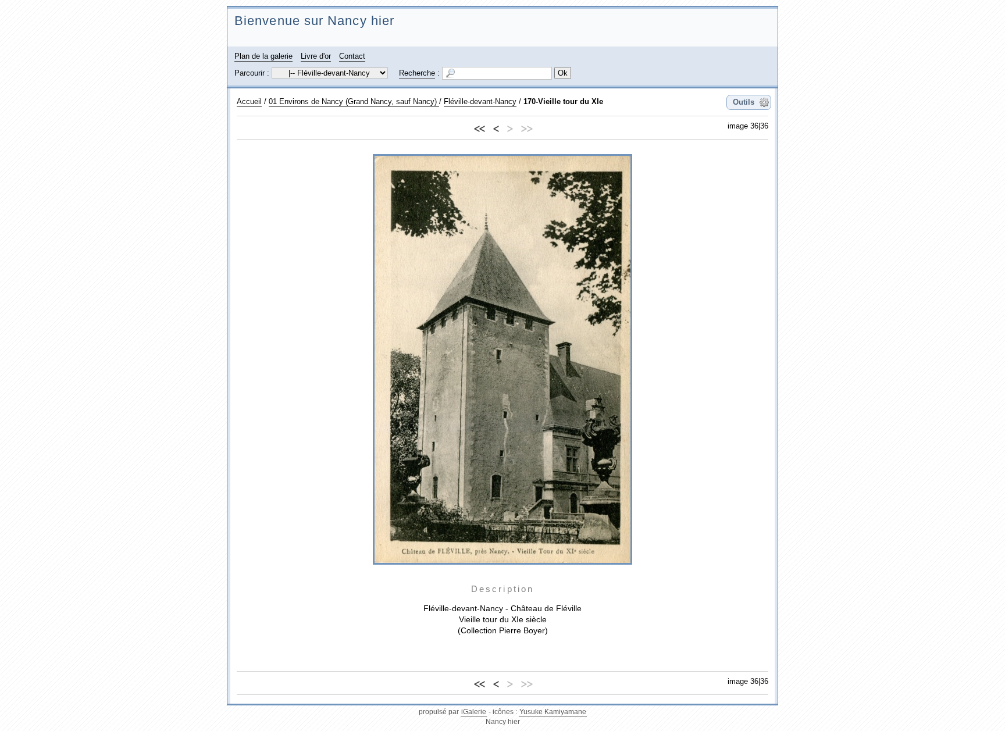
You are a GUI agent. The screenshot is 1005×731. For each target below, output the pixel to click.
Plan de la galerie (263, 56)
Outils (743, 102)
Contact (352, 56)
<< (479, 127)
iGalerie (473, 711)
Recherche (417, 73)
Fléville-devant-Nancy (480, 101)
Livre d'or (316, 56)
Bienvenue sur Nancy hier (314, 20)
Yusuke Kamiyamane (552, 711)
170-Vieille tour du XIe (563, 101)
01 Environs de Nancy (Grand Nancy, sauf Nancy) (354, 101)
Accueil (249, 101)
